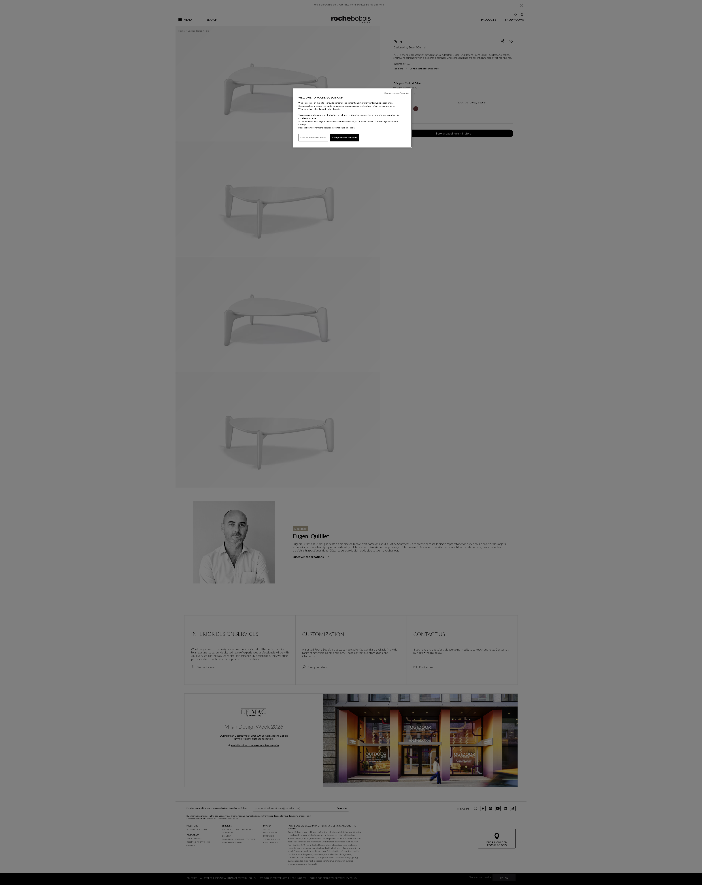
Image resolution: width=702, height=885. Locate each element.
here (312, 127)
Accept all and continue (344, 137)
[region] (352, 118)
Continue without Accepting (396, 93)
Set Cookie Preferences (313, 137)
